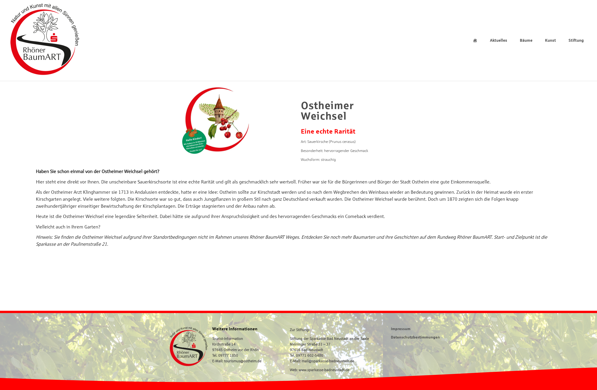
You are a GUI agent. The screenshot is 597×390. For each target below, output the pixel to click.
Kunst (550, 40)
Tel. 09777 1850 (225, 355)
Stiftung (576, 40)
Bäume (526, 40)
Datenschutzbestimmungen (415, 337)
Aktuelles (498, 40)
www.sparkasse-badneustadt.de (324, 370)
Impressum (400, 328)
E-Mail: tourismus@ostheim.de (236, 361)
